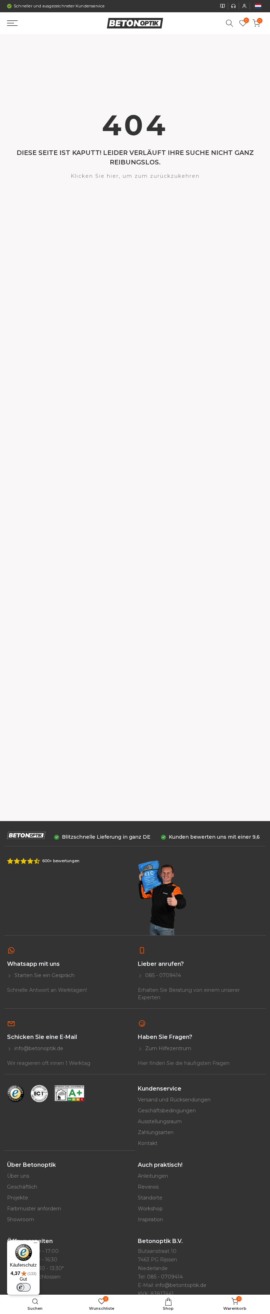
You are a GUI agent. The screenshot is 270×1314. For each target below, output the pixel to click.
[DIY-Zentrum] (222, 6)
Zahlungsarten (156, 1132)
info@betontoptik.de (180, 1285)
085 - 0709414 (162, 975)
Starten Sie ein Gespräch (44, 975)
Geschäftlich (22, 1187)
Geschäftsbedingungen (167, 1110)
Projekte (17, 1198)
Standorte (150, 1198)
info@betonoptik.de (38, 1048)
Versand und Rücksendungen (174, 1100)
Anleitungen (153, 1176)
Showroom (20, 1219)
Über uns (18, 1176)
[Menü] (35, 1244)
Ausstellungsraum (160, 1121)
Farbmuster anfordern (34, 1208)
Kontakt (148, 1143)
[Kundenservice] (233, 6)
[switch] (24, 1287)
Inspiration (150, 1219)
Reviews (148, 1187)
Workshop (150, 1208)
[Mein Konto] (244, 6)
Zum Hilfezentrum (167, 1048)
